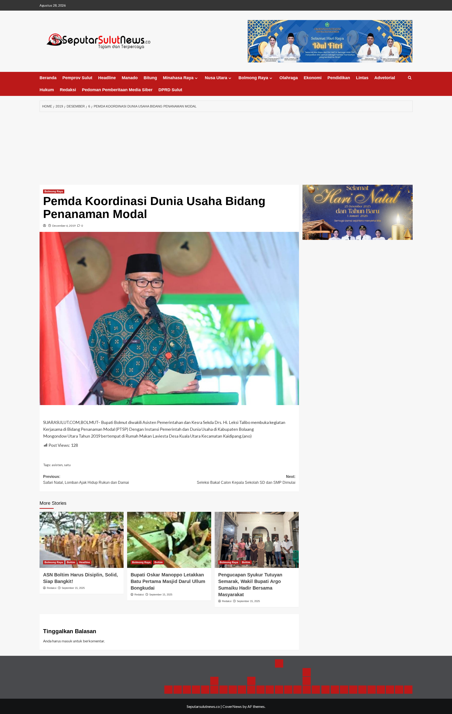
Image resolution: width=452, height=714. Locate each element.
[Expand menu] (196, 78)
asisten (57, 465)
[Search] (410, 78)
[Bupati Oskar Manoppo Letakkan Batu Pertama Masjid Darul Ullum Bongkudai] (169, 540)
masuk (67, 641)
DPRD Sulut (170, 89)
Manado (130, 77)
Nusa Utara (216, 77)
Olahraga (288, 77)
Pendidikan (338, 77)
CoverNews (232, 706)
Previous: (86, 480)
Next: (246, 480)
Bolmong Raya (253, 77)
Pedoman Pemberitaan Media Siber (117, 89)
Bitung (150, 77)
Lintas (362, 77)
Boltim (71, 562)
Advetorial (384, 77)
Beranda (48, 77)
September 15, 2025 (73, 588)
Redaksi (68, 89)
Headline (107, 77)
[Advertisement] (226, 147)
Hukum (47, 89)
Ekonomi (313, 77)
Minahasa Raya (178, 77)
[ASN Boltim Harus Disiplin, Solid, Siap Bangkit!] (82, 540)
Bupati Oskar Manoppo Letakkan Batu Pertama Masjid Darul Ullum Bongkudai (168, 581)
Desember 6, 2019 (64, 225)
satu (67, 465)
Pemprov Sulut (77, 77)
